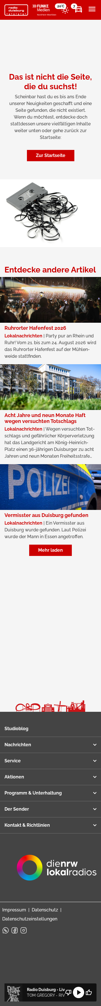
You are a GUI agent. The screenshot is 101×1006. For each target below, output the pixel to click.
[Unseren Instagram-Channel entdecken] (23, 930)
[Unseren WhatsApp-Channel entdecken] (5, 930)
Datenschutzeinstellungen (29, 919)
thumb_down (68, 992)
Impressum (14, 910)
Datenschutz (45, 910)
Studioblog (16, 728)
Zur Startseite (50, 155)
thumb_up (88, 992)
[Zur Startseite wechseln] (16, 10)
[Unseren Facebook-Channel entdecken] (14, 930)
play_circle (78, 992)
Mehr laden (50, 550)
